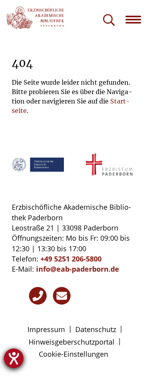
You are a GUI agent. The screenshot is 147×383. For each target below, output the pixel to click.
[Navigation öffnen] (136, 19)
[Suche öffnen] (109, 20)
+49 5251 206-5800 (71, 258)
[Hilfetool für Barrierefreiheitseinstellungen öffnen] (14, 358)
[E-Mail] (62, 296)
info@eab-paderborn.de (77, 269)
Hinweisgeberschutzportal (71, 342)
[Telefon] (38, 296)
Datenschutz (95, 329)
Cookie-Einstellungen (73, 354)
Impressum (46, 329)
